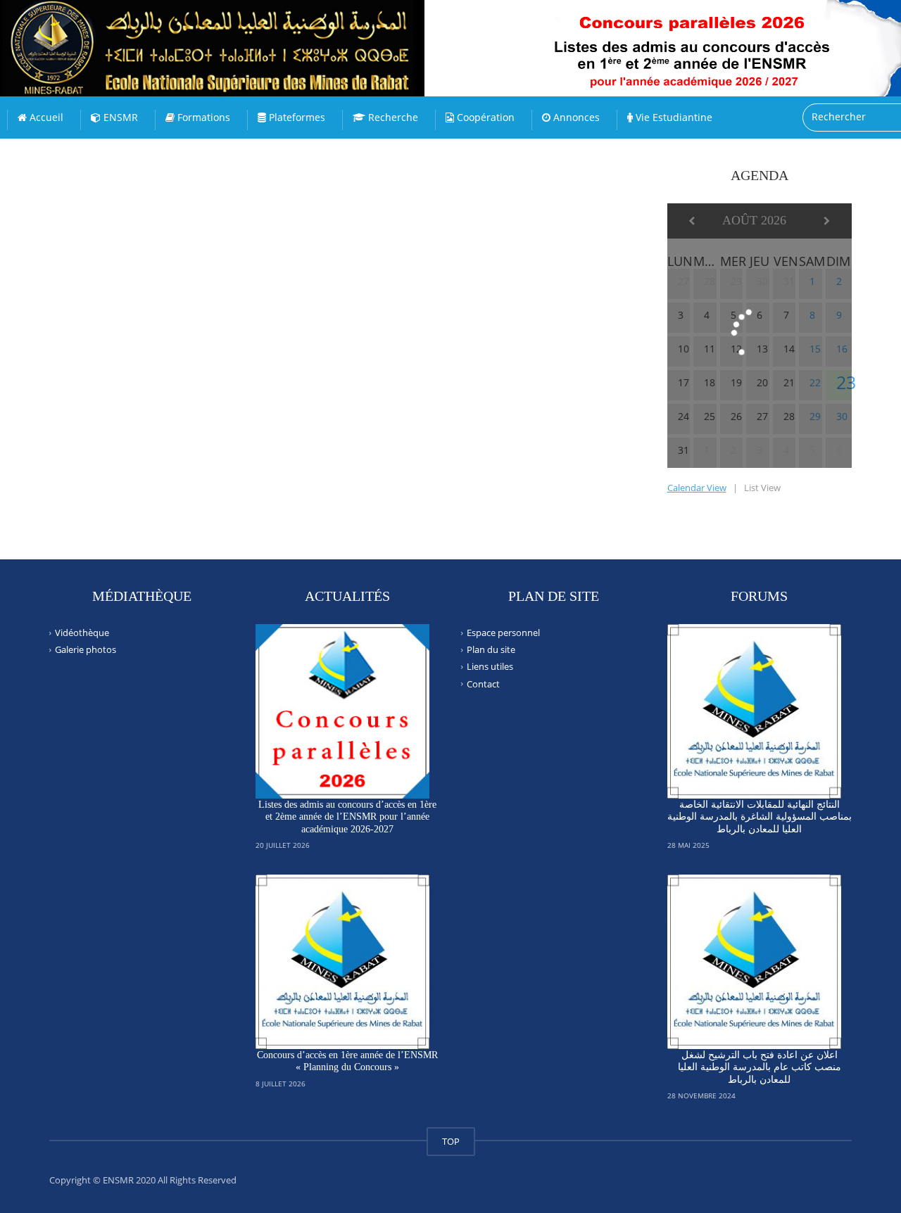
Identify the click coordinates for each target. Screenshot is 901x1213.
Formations (202, 117)
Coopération (484, 117)
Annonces (575, 117)
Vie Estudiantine (672, 117)
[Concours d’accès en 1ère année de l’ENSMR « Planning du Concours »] (343, 962)
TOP (451, 1141)
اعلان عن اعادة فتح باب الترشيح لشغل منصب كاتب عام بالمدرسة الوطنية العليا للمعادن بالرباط (759, 1067)
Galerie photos (85, 649)
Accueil (45, 117)
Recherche (391, 117)
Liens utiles (490, 666)
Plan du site (491, 649)
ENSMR (119, 117)
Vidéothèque (82, 632)
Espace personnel (503, 632)
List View (762, 487)
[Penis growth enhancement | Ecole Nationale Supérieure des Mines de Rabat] (243, 35)
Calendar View (696, 487)
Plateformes (295, 117)
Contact (483, 683)
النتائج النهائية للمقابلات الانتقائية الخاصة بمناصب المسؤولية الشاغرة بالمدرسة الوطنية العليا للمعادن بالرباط (759, 816)
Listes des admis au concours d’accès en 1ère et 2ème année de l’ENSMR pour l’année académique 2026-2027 (347, 816)
